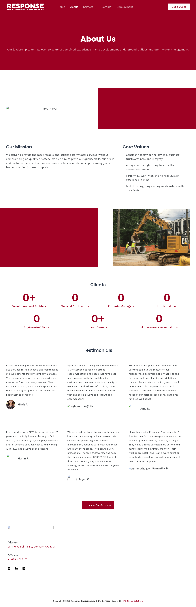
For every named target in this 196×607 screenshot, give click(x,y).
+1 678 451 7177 (18, 559)
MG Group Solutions (133, 601)
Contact (106, 6)
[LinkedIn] (16, 568)
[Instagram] (23, 568)
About (74, 6)
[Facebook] (9, 568)
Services (88, 6)
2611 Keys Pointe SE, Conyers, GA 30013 (32, 546)
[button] (94, 7)
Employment (125, 6)
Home (61, 6)
